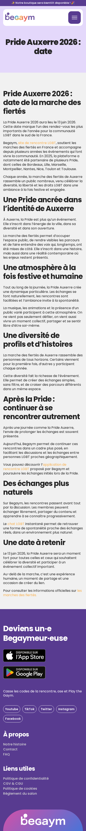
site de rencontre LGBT (37, 142)
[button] (11, 709)
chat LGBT (16, 523)
